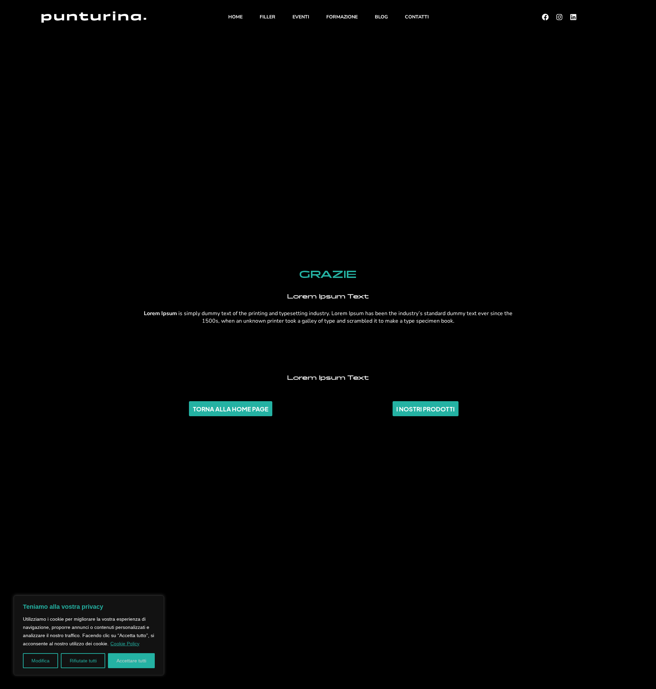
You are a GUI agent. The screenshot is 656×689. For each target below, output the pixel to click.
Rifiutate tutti (83, 660)
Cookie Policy (124, 643)
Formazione (342, 17)
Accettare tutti (131, 660)
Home (235, 17)
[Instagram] (559, 17)
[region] (89, 635)
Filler (267, 17)
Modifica (40, 660)
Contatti (417, 17)
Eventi (300, 17)
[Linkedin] (573, 17)
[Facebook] (545, 17)
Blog (381, 17)
